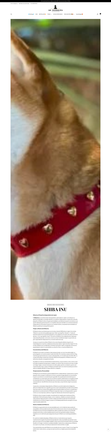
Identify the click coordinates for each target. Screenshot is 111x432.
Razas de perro (60, 304)
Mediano (49, 304)
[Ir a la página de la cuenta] (97, 14)
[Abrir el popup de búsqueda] (11, 14)
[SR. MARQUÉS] (55, 8)
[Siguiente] (73, 1)
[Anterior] (37, 1)
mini (54, 304)
